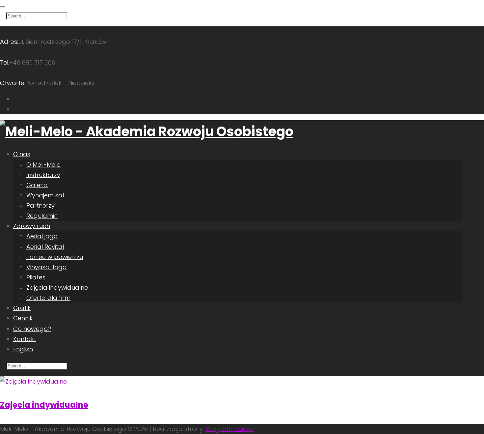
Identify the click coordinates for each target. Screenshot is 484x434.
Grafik (22, 308)
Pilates (35, 277)
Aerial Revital (45, 247)
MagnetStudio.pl (229, 429)
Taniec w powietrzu (54, 257)
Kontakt (24, 339)
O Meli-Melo (43, 164)
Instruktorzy (43, 175)
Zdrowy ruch (31, 226)
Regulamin (42, 216)
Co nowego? (32, 329)
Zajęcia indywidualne (57, 287)
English (23, 349)
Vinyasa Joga (46, 267)
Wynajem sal (45, 195)
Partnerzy (40, 205)
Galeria (37, 185)
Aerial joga (42, 236)
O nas (21, 154)
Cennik (23, 318)
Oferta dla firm (48, 298)
